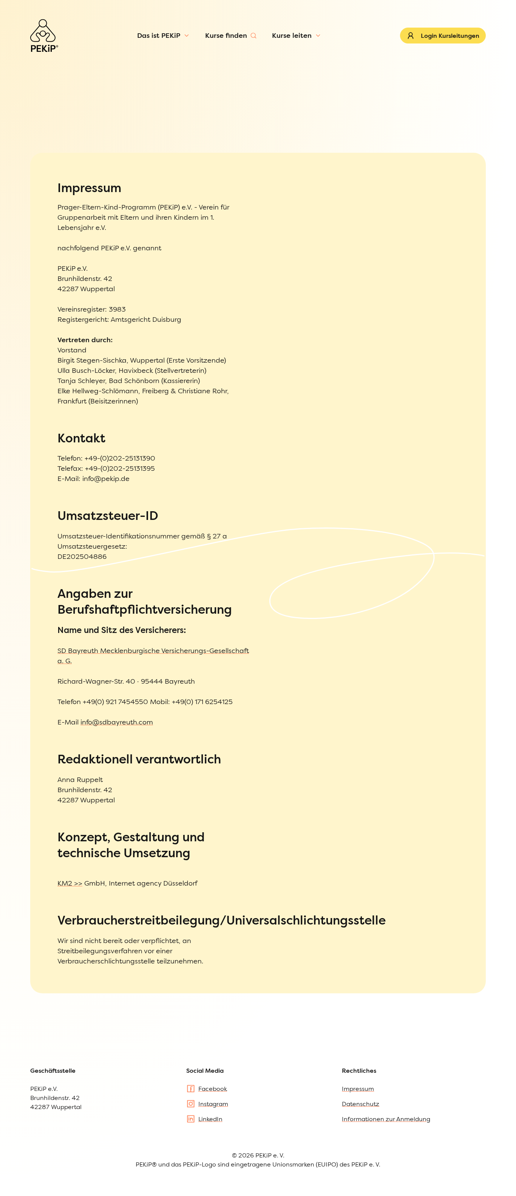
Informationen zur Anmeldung (386, 1119)
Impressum (358, 1088)
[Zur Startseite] (44, 35)
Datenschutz (360, 1104)
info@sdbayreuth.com (116, 722)
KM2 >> (69, 883)
